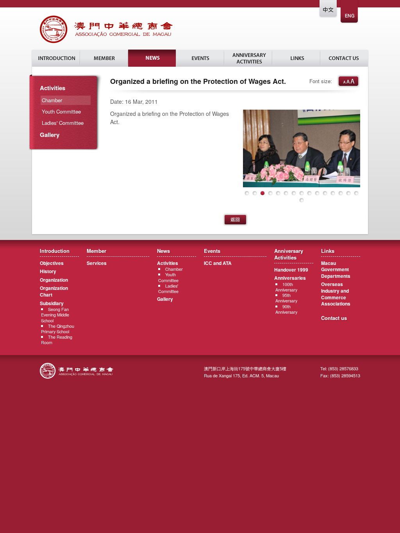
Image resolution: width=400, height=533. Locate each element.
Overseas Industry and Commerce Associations (335, 294)
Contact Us (344, 58)
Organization (54, 279)
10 (317, 193)
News (152, 58)
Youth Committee (61, 111)
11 (325, 193)
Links (296, 58)
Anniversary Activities (248, 58)
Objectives (52, 262)
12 (333, 193)
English (349, 12)
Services (97, 262)
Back (235, 219)
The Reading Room (56, 339)
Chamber (174, 269)
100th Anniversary (286, 287)
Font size (348, 81)
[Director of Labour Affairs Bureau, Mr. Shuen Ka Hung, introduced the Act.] (301, 148)
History (48, 271)
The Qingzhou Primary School (57, 328)
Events (200, 58)
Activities (52, 88)
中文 (328, 12)
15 (356, 193)
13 (341, 193)
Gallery (49, 134)
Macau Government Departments (335, 269)
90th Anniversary (286, 309)
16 (302, 200)
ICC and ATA (218, 262)
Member (104, 58)
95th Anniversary (286, 298)
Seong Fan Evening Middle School (55, 314)
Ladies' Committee (63, 122)
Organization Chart (54, 291)
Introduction (56, 58)
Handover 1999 (291, 269)
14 (348, 193)
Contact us (334, 318)
